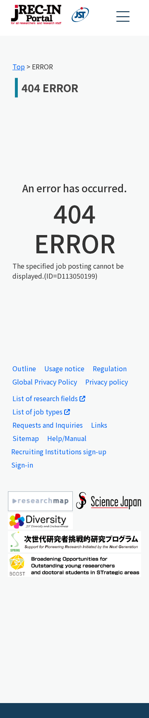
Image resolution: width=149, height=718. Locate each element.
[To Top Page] (130, 699)
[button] (123, 16)
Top (18, 66)
